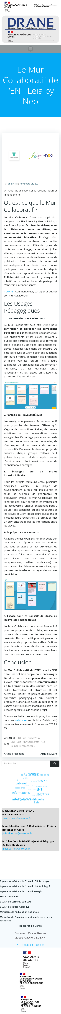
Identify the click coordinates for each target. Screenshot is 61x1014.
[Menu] (30, 49)
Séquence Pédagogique (23, 745)
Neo (43, 741)
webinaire (21, 720)
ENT (13, 741)
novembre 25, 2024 (30, 183)
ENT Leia (21, 737)
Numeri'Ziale (34, 737)
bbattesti (12, 183)
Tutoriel (8, 291)
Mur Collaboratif (31, 741)
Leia (19, 741)
